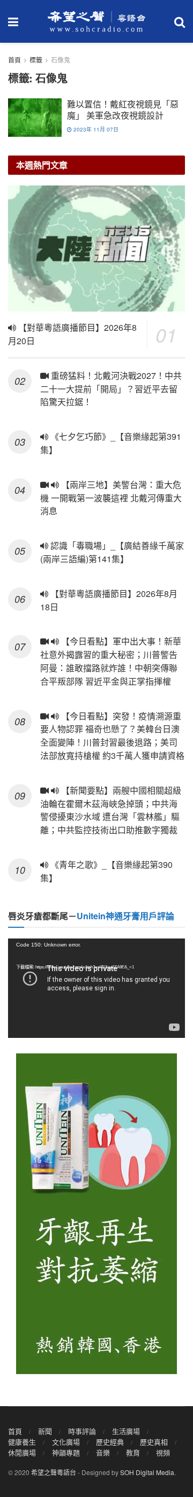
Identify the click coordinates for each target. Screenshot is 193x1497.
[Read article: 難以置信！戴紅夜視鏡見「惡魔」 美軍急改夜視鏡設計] (35, 117)
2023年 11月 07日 (95, 129)
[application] (96, 988)
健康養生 (22, 1442)
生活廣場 (126, 1431)
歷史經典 (110, 1442)
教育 (133, 1452)
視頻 (163, 1452)
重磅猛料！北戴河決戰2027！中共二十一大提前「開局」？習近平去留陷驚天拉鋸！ (111, 388)
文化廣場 (66, 1442)
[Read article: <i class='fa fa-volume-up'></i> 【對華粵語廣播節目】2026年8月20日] (96, 248)
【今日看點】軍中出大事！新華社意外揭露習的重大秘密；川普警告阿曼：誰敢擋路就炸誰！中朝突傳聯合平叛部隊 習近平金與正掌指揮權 (110, 661)
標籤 (35, 59)
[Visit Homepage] (96, 21)
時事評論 (82, 1431)
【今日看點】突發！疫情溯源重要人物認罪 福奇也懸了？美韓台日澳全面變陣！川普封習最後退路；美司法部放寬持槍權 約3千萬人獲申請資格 (112, 736)
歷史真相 (154, 1442)
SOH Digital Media (147, 1472)
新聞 (45, 1431)
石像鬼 (60, 59)
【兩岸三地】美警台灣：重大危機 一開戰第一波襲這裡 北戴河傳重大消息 (111, 497)
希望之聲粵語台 (53, 1472)
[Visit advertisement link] (96, 1213)
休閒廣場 (22, 1452)
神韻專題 (66, 1452)
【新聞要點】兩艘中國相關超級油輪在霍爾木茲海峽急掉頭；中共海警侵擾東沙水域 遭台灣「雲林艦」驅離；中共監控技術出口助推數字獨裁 (110, 810)
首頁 (14, 59)
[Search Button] (179, 21)
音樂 (103, 1452)
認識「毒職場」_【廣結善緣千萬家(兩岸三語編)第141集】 (112, 552)
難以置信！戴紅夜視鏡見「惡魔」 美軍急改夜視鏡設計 (123, 109)
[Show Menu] (13, 21)
